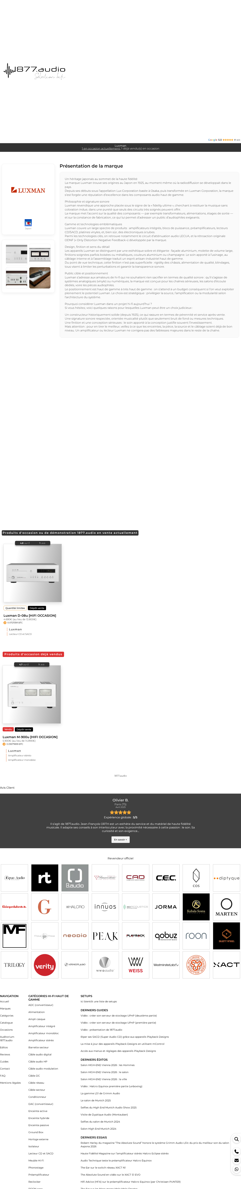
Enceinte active (37, 1111)
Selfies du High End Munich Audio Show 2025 (109, 1107)
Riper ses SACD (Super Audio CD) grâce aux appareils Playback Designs (125, 1036)
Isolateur (33, 1146)
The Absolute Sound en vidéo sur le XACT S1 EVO (110, 1174)
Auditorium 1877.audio (7, 1038)
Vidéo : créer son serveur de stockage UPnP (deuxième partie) (119, 1015)
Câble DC (34, 1075)
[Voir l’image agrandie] (16, 254)
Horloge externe (38, 1139)
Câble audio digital (40, 1054)
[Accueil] (48, 71)
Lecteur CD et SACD (20, 634)
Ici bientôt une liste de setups (99, 1001)
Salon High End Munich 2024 (98, 1128)
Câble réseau (36, 1082)
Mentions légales (10, 1082)
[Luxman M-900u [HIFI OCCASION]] (32, 694)
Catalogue (6, 1022)
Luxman (15, 629)
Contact (5, 1068)
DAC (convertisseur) (40, 1104)
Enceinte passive (38, 1125)
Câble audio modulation (43, 1068)
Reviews (5, 1054)
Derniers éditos (94, 1059)
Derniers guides (94, 1010)
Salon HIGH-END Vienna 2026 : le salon (104, 1072)
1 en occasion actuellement (101, 148)
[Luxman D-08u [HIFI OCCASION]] (33, 573)
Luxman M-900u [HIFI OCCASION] (30, 737)
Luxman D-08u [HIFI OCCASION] (30, 616)
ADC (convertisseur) (40, 1005)
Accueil (4, 1001)
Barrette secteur (38, 1047)
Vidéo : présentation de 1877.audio (101, 1029)
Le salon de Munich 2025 (96, 1100)
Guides (4, 1061)
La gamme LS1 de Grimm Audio (100, 1093)
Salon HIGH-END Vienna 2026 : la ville (104, 1079)
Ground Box (35, 1132)
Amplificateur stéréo (19, 755)
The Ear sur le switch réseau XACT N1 (103, 1167)
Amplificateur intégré (41, 1026)
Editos (4, 1047)
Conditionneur (37, 1097)
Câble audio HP (37, 1061)
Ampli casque (36, 1019)
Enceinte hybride (38, 1118)
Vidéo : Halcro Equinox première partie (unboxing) (111, 1086)
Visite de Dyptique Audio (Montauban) (104, 1114)
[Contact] (236, 1160)
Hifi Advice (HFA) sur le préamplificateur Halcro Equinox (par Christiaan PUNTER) (131, 1181)
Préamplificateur (38, 1174)
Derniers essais (94, 1137)
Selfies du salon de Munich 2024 (100, 1121)
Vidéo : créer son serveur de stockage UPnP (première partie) (118, 1022)
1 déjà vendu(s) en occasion (140, 148)
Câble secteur (36, 1089)
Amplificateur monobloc (22, 759)
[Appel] (236, 1151)
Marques (5, 1008)
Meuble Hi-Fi (36, 1160)
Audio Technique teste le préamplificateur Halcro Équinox (116, 1160)
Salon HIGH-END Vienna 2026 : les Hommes (108, 1065)
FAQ (2, 1075)
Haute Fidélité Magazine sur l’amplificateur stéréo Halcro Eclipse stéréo (125, 1153)
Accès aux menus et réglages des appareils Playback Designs (118, 1051)
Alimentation (36, 1012)
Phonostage (35, 1167)
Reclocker (34, 1181)
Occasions (6, 1029)
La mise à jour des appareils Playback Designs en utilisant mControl (122, 1043)
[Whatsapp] (236, 1169)
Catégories (6, 1015)
